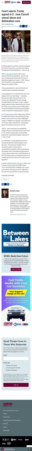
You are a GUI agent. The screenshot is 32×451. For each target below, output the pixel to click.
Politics (5, 179)
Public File (5, 423)
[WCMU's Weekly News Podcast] (16, 238)
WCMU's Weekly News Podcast (16, 256)
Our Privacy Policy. (20, 380)
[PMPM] (4, 443)
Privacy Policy (6, 417)
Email (5, 355)
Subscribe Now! (16, 269)
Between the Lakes (11, 365)
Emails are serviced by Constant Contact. (15, 380)
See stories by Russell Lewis (18, 214)
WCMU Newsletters (11, 370)
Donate (27, 2)
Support (5, 427)
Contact (5, 413)
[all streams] (30, 449)
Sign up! (16, 385)
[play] (2, 449)
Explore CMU (6, 430)
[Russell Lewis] (5, 193)
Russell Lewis (10, 24)
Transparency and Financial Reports (12, 420)
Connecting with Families (13, 368)
